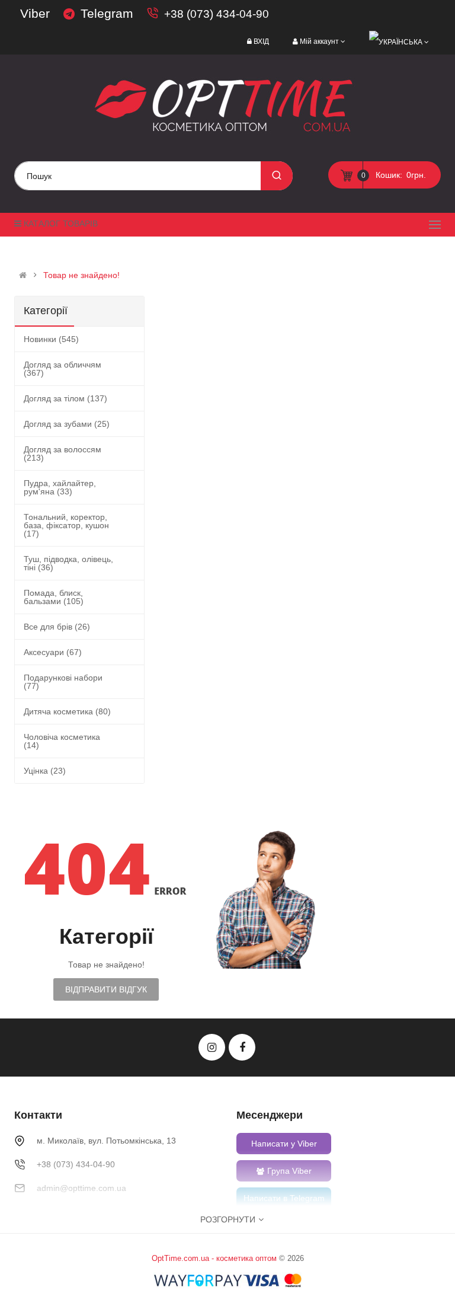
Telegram (107, 13)
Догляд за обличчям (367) (62, 369)
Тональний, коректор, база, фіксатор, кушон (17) (66, 525)
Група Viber (289, 1171)
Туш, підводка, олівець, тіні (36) (68, 563)
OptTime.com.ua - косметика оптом (214, 1258)
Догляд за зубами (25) (67, 424)
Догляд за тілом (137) (65, 398)
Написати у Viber (284, 1143)
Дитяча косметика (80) (67, 711)
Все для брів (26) (57, 626)
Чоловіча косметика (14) (62, 741)
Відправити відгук (106, 989)
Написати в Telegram (284, 1198)
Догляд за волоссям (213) (62, 453)
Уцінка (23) (45, 770)
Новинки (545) (51, 339)
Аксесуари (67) (53, 652)
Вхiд (261, 41)
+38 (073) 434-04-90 (216, 14)
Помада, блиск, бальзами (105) (54, 597)
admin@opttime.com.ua (81, 1188)
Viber (35, 13)
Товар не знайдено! (81, 275)
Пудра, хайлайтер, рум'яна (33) (60, 487)
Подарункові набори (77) (63, 682)
